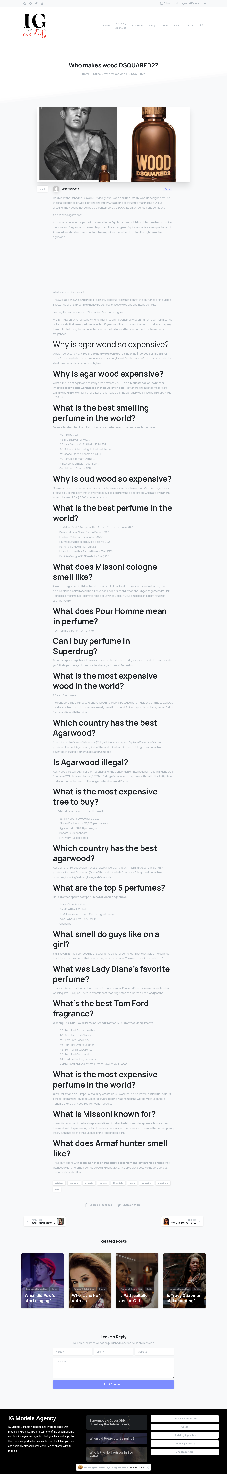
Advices (59, 1183)
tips (57, 1189)
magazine (146, 1183)
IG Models (118, 1183)
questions (163, 1183)
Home (86, 74)
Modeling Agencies (185, 1435)
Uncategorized (184, 1451)
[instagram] (42, 3)
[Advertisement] (113, 265)
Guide (97, 74)
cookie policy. (137, 1467)
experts (89, 1183)
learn (132, 1183)
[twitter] (36, 3)
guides (103, 1183)
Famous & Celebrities (184, 1418)
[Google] (30, 3)
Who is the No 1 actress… (86, 1298)
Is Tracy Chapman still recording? (184, 1298)
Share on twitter (132, 1204)
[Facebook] (25, 3)
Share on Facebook (101, 1204)
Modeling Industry (184, 1443)
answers (74, 1183)
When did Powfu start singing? (40, 1298)
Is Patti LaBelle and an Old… (133, 1298)
